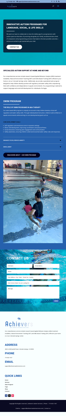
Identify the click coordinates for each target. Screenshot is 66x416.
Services (7, 382)
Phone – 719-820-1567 (50, 403)
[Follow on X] (9, 395)
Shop (6, 389)
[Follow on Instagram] (12, 395)
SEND (56, 301)
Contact (7, 391)
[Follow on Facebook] (6, 395)
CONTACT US (14, 47)
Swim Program (9, 384)
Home (6, 380)
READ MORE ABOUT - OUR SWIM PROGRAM (21, 155)
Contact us (47, 408)
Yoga (6, 387)
